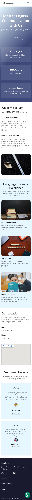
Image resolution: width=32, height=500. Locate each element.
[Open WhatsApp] (27, 495)
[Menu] (28, 3)
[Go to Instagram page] (14, 473)
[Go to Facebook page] (2, 473)
